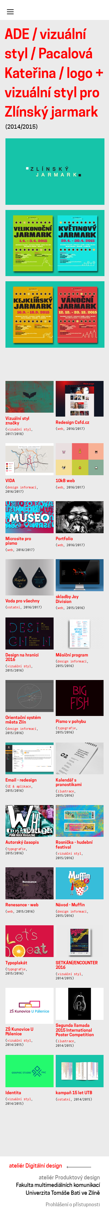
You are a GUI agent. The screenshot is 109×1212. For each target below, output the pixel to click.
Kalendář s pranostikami (69, 782)
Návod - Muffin (70, 905)
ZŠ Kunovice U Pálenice (19, 1031)
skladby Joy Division (67, 599)
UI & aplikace (19, 786)
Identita (13, 1093)
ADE (17, 35)
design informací (21, 487)
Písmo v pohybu (71, 722)
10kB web (65, 481)
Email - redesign (21, 780)
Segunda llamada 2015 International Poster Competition (75, 1030)
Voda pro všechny (22, 601)
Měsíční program (72, 655)
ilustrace (66, 791)
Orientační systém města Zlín (23, 720)
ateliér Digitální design (35, 1165)
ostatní (13, 607)
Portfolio (64, 539)
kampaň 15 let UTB (74, 1093)
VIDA (10, 481)
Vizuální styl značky (17, 421)
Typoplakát (16, 963)
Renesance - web (21, 905)
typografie (67, 728)
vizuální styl (19, 429)
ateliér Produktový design (69, 1177)
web (60, 428)
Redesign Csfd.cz (72, 423)
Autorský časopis (22, 842)
